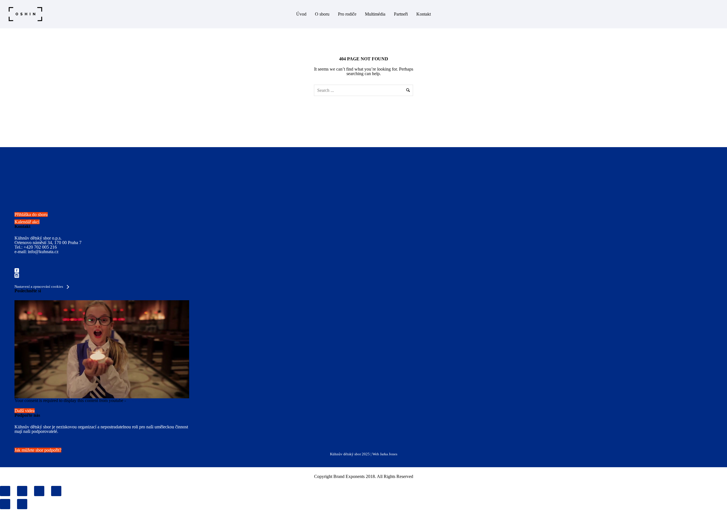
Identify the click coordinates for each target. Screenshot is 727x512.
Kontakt (423, 14)
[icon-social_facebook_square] (16, 270)
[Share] (22, 491)
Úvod (301, 14)
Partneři (401, 14)
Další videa (24, 410)
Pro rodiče (347, 14)
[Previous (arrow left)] (5, 504)
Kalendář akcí (26, 221)
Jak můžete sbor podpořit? (37, 450)
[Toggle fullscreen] (39, 491)
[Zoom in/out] (56, 491)
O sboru (322, 14)
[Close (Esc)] (5, 491)
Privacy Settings (141, 400)
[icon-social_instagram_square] (16, 276)
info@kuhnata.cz (43, 251)
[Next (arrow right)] (22, 504)
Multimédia (375, 14)
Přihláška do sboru (31, 214)
